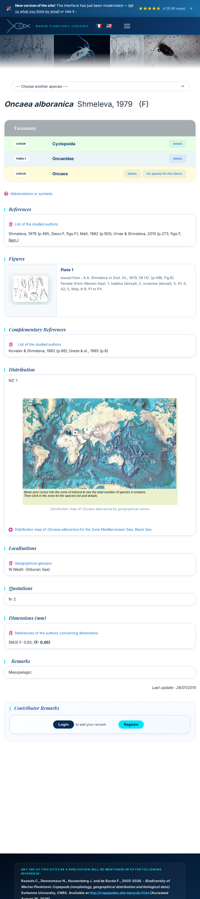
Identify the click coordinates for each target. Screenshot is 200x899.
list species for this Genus (164, 173)
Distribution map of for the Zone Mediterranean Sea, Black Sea (83, 529)
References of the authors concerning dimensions (56, 633)
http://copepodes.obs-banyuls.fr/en (119, 893)
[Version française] (99, 26)
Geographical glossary (33, 563)
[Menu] (127, 26)
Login (63, 724)
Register (131, 724)
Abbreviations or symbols (31, 194)
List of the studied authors (36, 224)
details (177, 143)
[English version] (109, 26)
